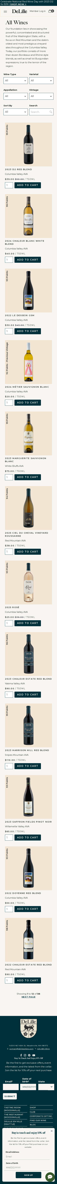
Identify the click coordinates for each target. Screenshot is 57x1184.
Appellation (10, 90)
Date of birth (12, 1163)
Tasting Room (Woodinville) (12, 1108)
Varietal (33, 74)
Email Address (12, 1152)
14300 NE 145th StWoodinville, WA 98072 (28, 1045)
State (41, 1081)
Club (32, 1112)
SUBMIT (9, 1096)
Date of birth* (26, 1080)
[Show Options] (51, 1087)
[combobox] (43, 1087)
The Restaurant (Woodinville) (13, 1115)
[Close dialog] (52, 1131)
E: (20, 1049)
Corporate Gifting (41, 1116)
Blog (33, 1124)
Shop (33, 1107)
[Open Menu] (5, 11)
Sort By (8, 105)
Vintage (33, 90)
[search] (50, 112)
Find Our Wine (38, 1120)
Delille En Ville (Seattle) (13, 1122)
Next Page (29, 996)
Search (33, 105)
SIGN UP (28, 1175)
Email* (9, 1081)
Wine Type (10, 74)
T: (42, 1049)
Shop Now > (18, 4)
